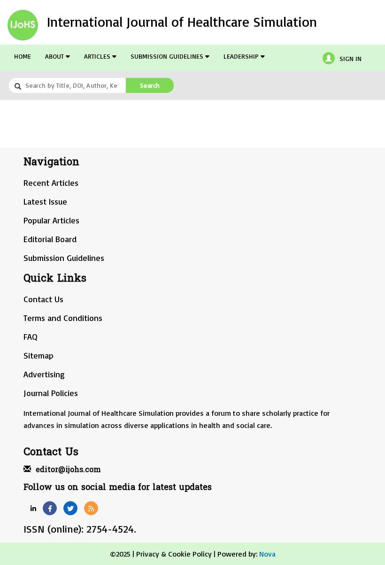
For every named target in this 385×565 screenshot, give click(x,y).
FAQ (30, 336)
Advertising (44, 374)
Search (150, 85)
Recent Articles (50, 182)
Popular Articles (51, 220)
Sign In (350, 58)
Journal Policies (50, 393)
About (55, 56)
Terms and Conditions (62, 318)
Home (22, 56)
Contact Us (43, 299)
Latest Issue (45, 201)
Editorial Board (50, 239)
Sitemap (38, 355)
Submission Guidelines (168, 56)
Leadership (242, 56)
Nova (267, 553)
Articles (98, 56)
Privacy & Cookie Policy (174, 553)
